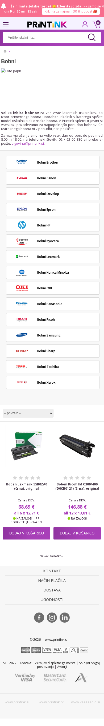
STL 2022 (9, 663)
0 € (95, 24)
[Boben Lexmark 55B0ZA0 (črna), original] (26, 446)
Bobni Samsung (49, 335)
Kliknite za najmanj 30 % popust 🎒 (71, 11)
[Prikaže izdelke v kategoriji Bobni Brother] (21, 162)
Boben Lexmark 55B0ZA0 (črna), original (26, 486)
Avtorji (62, 666)
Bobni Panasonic (49, 304)
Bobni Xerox (46, 382)
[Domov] (5, 51)
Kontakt (25, 663)
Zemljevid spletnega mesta (55, 663)
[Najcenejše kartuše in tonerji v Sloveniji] (47, 24)
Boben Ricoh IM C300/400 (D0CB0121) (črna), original (77, 486)
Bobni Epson (46, 209)
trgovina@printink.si (28, 143)
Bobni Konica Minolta (53, 272)
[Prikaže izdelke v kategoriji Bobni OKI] (21, 288)
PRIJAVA (85, 26)
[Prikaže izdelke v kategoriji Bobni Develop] (21, 194)
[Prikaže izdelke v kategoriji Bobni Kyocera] (21, 241)
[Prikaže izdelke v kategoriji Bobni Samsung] (21, 335)
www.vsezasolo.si (85, 702)
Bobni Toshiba (48, 366)
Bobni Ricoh (46, 319)
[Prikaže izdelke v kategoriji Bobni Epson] (21, 209)
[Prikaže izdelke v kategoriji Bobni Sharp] (21, 351)
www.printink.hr (51, 702)
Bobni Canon (46, 178)
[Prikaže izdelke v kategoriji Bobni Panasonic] (21, 304)
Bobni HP (44, 225)
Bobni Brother (47, 162)
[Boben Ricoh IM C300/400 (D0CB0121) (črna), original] (77, 446)
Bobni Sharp (46, 351)
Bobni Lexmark (48, 256)
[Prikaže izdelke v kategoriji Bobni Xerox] (21, 382)
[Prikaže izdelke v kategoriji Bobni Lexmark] (21, 256)
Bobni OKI (44, 288)
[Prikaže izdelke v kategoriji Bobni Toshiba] (21, 366)
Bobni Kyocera (48, 241)
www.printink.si (17, 702)
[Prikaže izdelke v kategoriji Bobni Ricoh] (21, 319)
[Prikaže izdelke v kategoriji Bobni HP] (21, 225)
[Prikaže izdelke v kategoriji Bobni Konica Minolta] (21, 272)
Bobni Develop (48, 194)
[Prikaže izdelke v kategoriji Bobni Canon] (21, 178)
